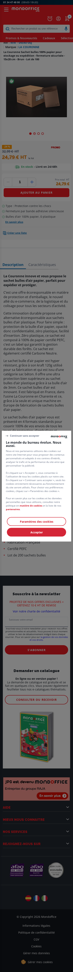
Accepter (36, 532)
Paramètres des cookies (36, 521)
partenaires (13, 509)
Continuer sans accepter (24, 435)
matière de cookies (31, 505)
